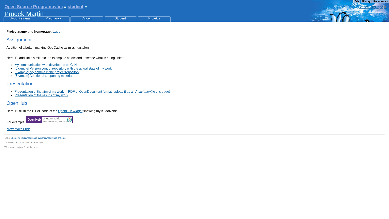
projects (62, 138)
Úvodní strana (20, 18)
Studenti (121, 18)
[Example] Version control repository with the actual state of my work (63, 68)
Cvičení (86, 18)
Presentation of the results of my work (41, 95)
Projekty (154, 18)
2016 (13, 138)
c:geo (56, 31)
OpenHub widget (70, 111)
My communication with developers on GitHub (47, 65)
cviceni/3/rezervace (47, 138)
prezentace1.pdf (18, 129)
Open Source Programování (33, 6)
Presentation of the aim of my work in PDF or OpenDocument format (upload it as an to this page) (92, 91)
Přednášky (53, 18)
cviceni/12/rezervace (26, 138)
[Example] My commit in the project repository (47, 72)
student (75, 6)
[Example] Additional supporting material (44, 75)
